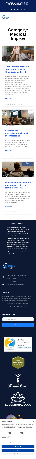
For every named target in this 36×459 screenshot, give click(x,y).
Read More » (9, 99)
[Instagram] (21, 306)
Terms (19, 303)
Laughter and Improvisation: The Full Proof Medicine (16, 133)
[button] (32, 17)
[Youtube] (25, 306)
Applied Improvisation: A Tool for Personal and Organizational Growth (17, 69)
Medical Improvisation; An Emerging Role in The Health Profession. (18, 185)
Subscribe (18, 325)
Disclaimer (26, 303)
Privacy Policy (11, 303)
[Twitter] (14, 306)
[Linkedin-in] (18, 306)
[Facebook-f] (10, 306)
